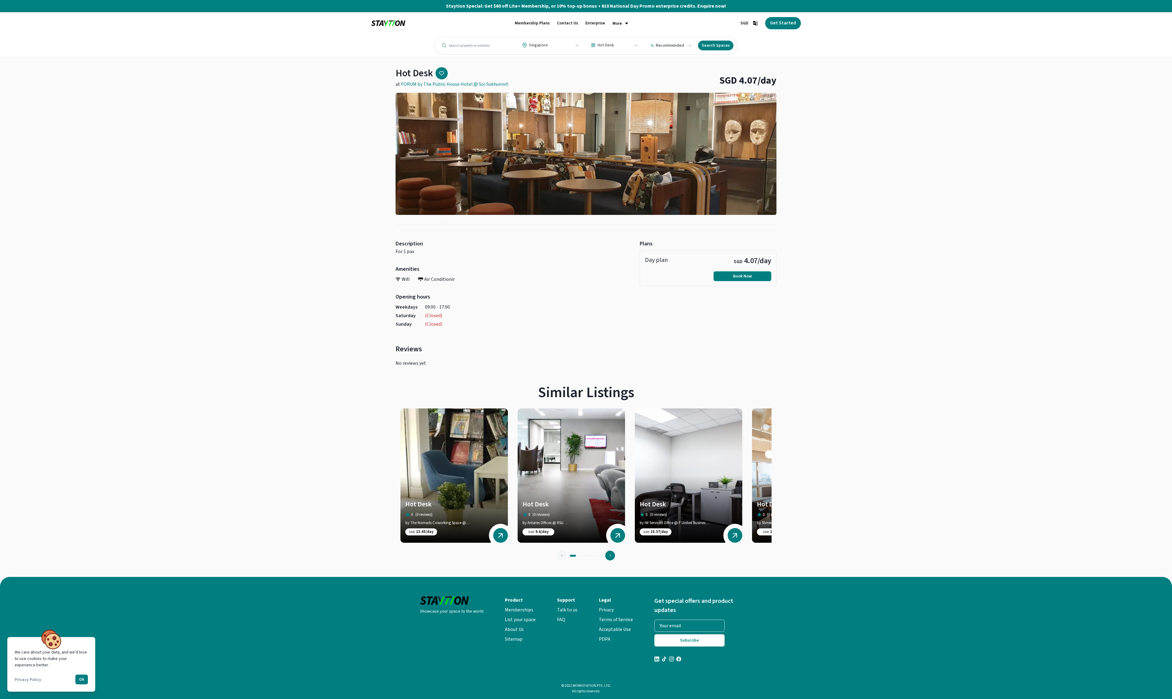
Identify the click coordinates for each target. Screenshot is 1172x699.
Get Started (783, 23)
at (452, 84)
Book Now (742, 276)
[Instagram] (671, 660)
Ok (81, 679)
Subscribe (689, 640)
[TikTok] (664, 660)
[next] (610, 555)
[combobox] (522, 45)
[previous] (763, 468)
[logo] (388, 23)
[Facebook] (678, 660)
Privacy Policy (28, 680)
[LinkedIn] (656, 660)
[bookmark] (442, 73)
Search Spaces (716, 45)
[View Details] (500, 535)
